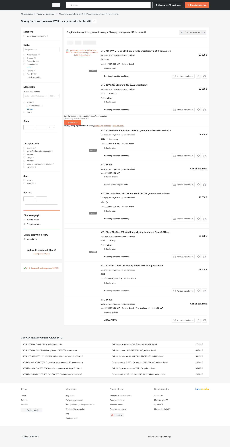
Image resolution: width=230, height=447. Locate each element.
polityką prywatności (102, 126)
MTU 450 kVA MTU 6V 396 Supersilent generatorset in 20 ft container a (136, 51)
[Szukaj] (68, 5)
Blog (67, 414)
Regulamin (70, 395)
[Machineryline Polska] (35, 5)
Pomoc (24, 400)
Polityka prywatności (74, 400)
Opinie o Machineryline (75, 409)
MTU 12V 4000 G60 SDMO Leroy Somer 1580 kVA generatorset (132, 265)
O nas (23, 395)
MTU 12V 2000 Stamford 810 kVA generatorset (124, 85)
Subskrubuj (72, 122)
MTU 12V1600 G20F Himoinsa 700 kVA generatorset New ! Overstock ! (136, 130)
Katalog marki (71, 418)
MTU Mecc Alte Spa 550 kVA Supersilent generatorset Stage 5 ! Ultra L (136, 232)
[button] (198, 76)
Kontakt (24, 405)
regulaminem (118, 126)
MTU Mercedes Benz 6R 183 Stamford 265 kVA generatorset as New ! (135, 193)
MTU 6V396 (106, 165)
